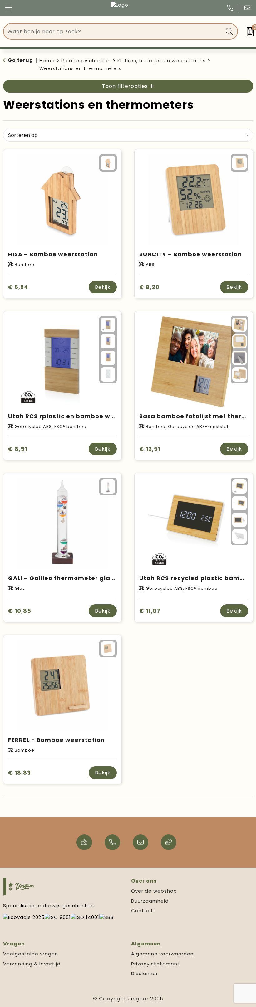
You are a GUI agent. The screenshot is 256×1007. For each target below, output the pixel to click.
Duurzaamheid (150, 901)
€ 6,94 (18, 287)
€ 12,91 (149, 449)
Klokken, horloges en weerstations (161, 60)
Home (47, 60)
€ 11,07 (149, 610)
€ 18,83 (19, 772)
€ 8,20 (149, 287)
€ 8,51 (17, 449)
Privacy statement (155, 963)
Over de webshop (154, 891)
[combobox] (113, 31)
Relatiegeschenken (86, 60)
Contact (142, 910)
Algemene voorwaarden (162, 953)
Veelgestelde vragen (30, 953)
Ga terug (20, 60)
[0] (248, 31)
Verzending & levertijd (32, 963)
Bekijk (103, 287)
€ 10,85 (19, 610)
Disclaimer (144, 973)
